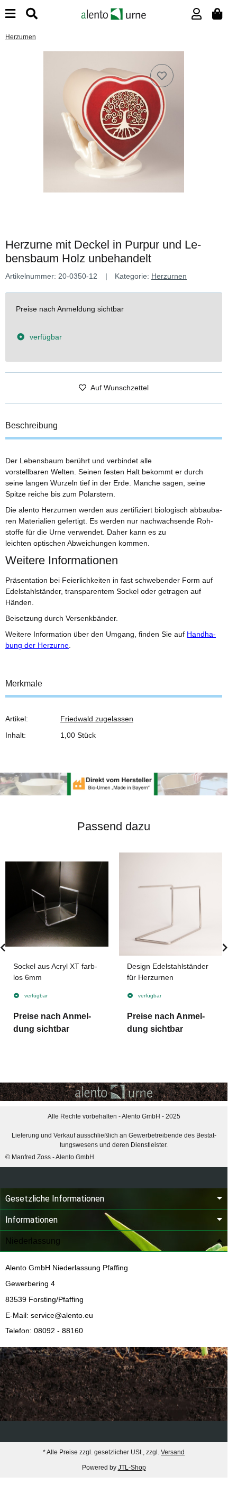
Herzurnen (169, 276)
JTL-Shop (132, 1467)
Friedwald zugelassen (96, 718)
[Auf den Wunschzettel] (162, 75)
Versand (173, 1452)
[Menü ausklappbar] (10, 14)
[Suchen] (32, 14)
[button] (196, 14)
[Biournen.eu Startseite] (113, 13)
